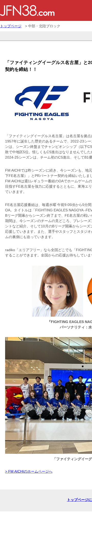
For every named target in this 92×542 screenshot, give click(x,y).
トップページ (10, 26)
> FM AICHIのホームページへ (28, 471)
